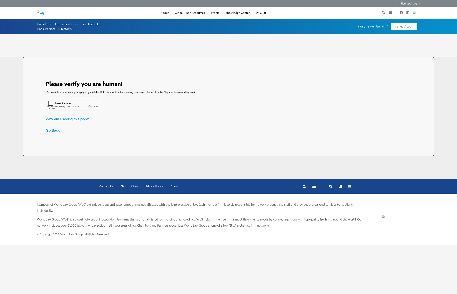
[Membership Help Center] (419, 12)
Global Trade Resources (190, 12)
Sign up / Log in (410, 3)
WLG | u (261, 12)
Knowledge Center (237, 12)
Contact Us (106, 186)
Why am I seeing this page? (68, 119)
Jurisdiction (62, 24)
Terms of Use (129, 186)
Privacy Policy (154, 186)
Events (215, 12)
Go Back (53, 130)
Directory (64, 29)
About (164, 12)
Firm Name (89, 24)
